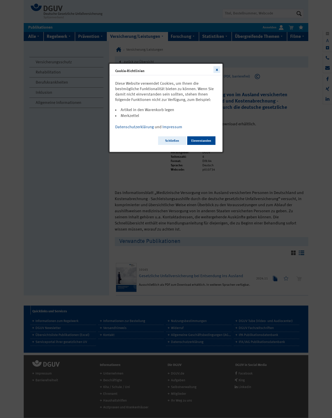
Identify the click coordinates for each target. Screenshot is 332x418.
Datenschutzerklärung (134, 127)
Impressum (172, 127)
